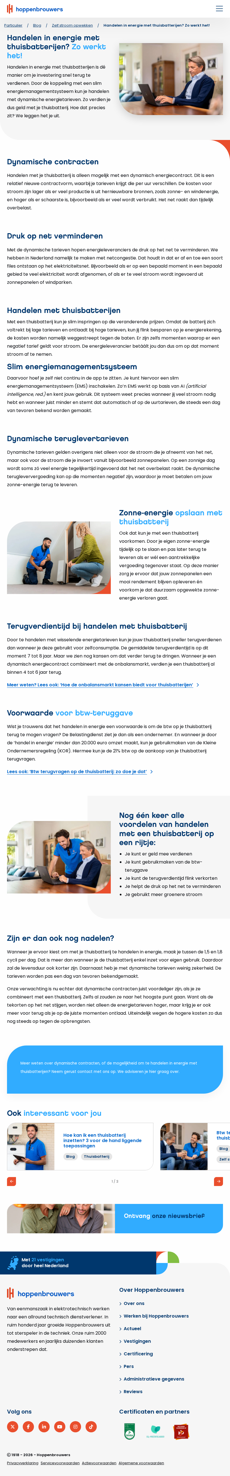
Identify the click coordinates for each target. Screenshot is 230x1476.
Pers (129, 1366)
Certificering (138, 1354)
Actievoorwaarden (99, 1463)
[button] (11, 1181)
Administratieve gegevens (154, 1379)
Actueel (132, 1328)
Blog (37, 25)
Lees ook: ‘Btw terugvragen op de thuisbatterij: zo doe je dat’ (77, 771)
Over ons (134, 1303)
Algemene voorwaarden (141, 1463)
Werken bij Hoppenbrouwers (156, 1316)
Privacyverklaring (22, 1463)
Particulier (13, 25)
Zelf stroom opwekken (72, 25)
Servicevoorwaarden (60, 1463)
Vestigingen (137, 1341)
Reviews (133, 1391)
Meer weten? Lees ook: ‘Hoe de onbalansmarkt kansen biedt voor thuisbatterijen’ (100, 685)
